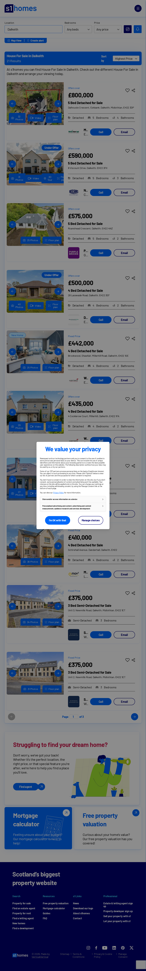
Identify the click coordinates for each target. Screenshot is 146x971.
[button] (73, 499)
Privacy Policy (58, 492)
